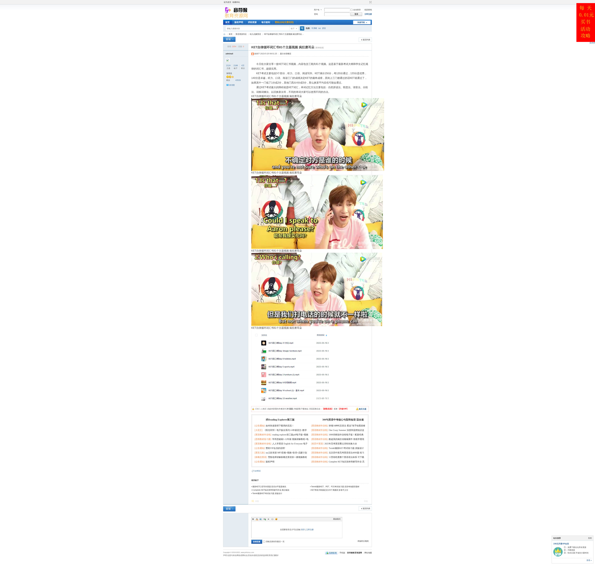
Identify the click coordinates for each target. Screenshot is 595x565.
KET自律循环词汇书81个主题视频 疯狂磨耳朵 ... (284, 34)
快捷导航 (361, 22)
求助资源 (252, 22)
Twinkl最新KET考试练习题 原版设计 (267, 493)
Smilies (276, 519)
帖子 (293, 28)
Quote (268, 519)
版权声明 (238, 22)
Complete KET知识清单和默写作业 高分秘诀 (270, 490)
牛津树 (314, 28)
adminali (229, 54)
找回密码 (368, 10)
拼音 (324, 28)
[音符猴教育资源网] (237, 18)
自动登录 (357, 10)
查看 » (589, 560)
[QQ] (331, 553)
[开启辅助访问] (367, 2)
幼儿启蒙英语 (255, 34)
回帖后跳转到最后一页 (275, 541)
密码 (316, 14)
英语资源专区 (241, 34)
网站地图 (368, 553)
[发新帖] (229, 39)
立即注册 (368, 14)
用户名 (317, 10)
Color (256, 519)
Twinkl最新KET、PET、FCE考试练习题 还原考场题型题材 (335, 487)
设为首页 (227, 2)
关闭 (590, 538)
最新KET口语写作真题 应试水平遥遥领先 (269, 487)
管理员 (229, 73)
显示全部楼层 (285, 54)
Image (260, 519)
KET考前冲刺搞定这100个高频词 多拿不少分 (329, 490)
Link (264, 519)
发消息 (232, 85)
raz (319, 28)
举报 (366, 501)
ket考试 (257, 471)
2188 (236, 65)
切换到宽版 (370, 2)
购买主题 (362, 409)
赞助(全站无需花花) (284, 22)
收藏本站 (236, 2)
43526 (238, 80)
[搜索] (302, 28)
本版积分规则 (363, 541)
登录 (303, 530)
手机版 (342, 553)
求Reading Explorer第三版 (280, 419)
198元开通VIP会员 (561, 544)
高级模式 (337, 519)
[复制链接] (319, 48)
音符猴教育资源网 (224, 34)
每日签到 (265, 22)
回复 (257, 501)
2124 (228, 65)
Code (272, 519)
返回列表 (366, 40)
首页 (227, 22)
